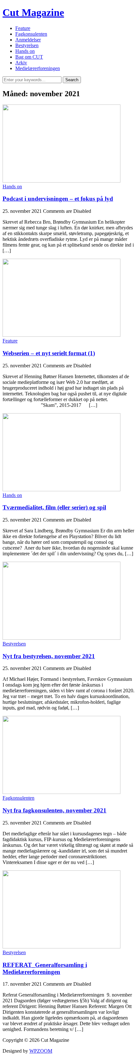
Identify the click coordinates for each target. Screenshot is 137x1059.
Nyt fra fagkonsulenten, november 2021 (54, 810)
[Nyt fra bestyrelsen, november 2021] (61, 638)
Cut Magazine (33, 12)
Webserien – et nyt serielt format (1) (49, 353)
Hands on (25, 51)
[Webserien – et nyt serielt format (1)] (61, 335)
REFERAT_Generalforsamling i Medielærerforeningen (45, 968)
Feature (22, 28)
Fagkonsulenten (31, 34)
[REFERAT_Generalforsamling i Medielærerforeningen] (61, 946)
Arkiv (21, 62)
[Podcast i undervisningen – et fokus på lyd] (61, 181)
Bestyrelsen (27, 45)
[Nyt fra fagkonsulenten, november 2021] (61, 792)
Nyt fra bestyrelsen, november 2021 (49, 656)
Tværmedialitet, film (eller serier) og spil (54, 507)
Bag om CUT (29, 57)
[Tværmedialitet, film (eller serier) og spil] (61, 489)
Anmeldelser (28, 39)
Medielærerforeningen (37, 68)
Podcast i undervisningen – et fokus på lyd (58, 198)
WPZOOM (40, 1051)
